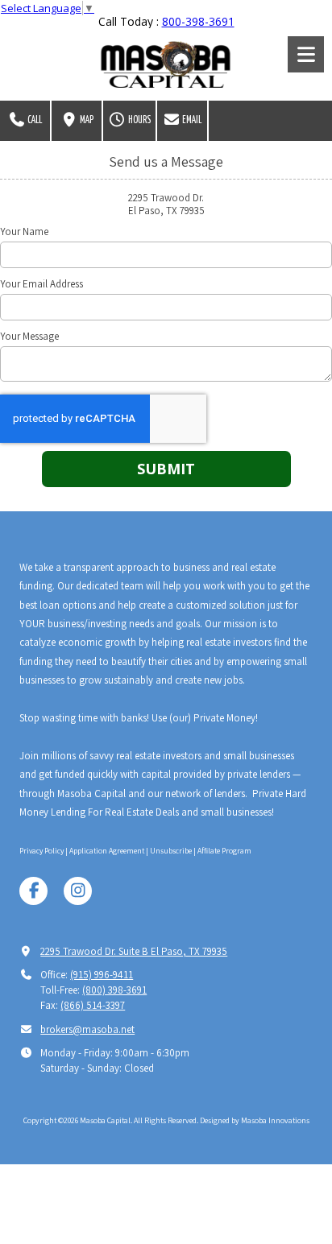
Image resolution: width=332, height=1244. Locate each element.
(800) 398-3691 (114, 990)
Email (191, 120)
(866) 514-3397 (92, 1005)
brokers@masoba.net (87, 1029)
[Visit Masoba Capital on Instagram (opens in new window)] (78, 891)
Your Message (29, 336)
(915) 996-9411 (101, 975)
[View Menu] (306, 54)
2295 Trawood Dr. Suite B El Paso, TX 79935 (133, 951)
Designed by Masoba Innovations (254, 1120)
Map (85, 120)
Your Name (24, 231)
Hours (139, 120)
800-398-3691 (198, 21)
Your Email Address (41, 284)
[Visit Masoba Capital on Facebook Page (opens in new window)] (33, 891)
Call (34, 120)
